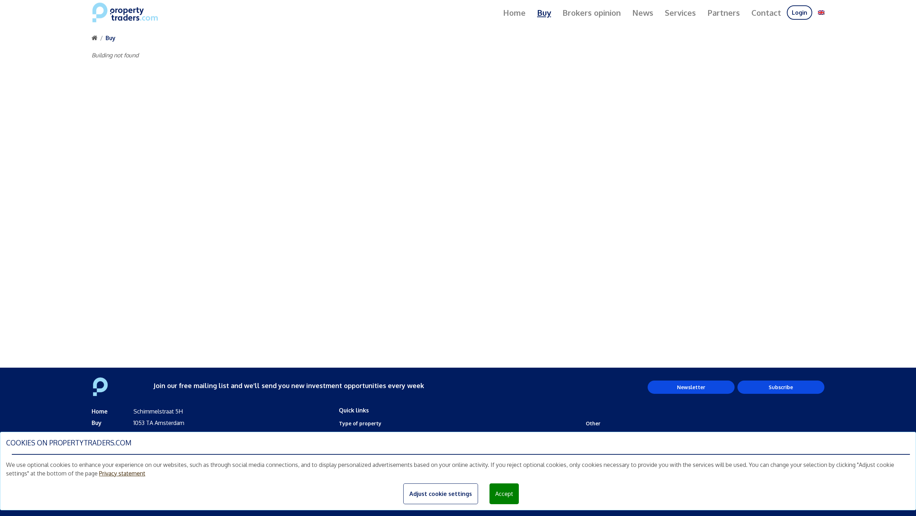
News (642, 13)
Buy (544, 13)
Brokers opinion (591, 13)
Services (680, 13)
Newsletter (691, 387)
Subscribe (781, 387)
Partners (723, 13)
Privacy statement (122, 473)
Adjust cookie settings (440, 493)
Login (799, 12)
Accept (504, 493)
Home (514, 13)
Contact (766, 13)
